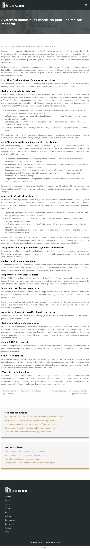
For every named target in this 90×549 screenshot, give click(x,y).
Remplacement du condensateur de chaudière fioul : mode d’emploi (30, 428)
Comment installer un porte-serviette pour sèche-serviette (27, 451)
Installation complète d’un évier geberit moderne (23, 459)
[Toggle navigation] (86, 5)
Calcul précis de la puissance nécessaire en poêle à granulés (28, 431)
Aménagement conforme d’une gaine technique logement (26, 455)
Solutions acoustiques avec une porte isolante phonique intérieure (69, 392)
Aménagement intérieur (11, 47)
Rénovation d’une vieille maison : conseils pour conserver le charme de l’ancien (34, 417)
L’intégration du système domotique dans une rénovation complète (30, 462)
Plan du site (45, 547)
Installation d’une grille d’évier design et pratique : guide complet (22, 392)
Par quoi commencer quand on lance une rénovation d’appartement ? (30, 420)
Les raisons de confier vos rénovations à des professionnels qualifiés (31, 424)
